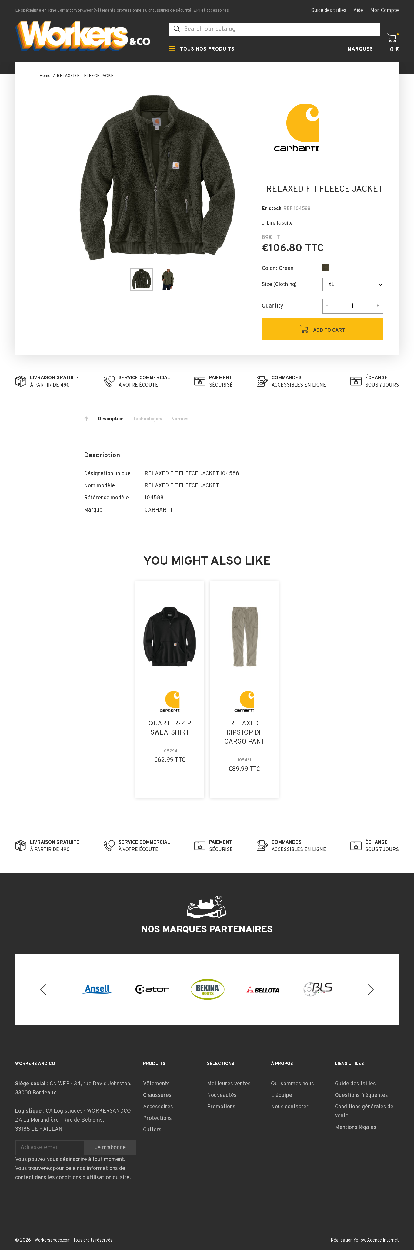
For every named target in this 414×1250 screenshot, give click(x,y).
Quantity (272, 306)
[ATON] (152, 989)
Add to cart (328, 330)
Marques (360, 49)
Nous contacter (290, 1107)
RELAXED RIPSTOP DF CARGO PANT (244, 733)
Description (111, 419)
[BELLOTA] (263, 989)
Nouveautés (222, 1095)
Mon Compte (384, 11)
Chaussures (157, 1095)
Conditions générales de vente (364, 1112)
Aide (358, 11)
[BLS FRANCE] (318, 989)
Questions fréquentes (361, 1095)
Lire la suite (280, 223)
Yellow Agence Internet (376, 1240)
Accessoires (158, 1107)
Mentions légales (355, 1127)
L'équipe (281, 1095)
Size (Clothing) (279, 284)
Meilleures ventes (229, 1084)
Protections (157, 1118)
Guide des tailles (328, 11)
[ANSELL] (97, 989)
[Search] (177, 28)
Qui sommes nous (292, 1084)
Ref (287, 209)
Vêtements (156, 1084)
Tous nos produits (207, 49)
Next (371, 989)
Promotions (221, 1107)
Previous (43, 989)
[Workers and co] (87, 37)
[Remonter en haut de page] (86, 419)
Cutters (152, 1130)
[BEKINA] (208, 989)
